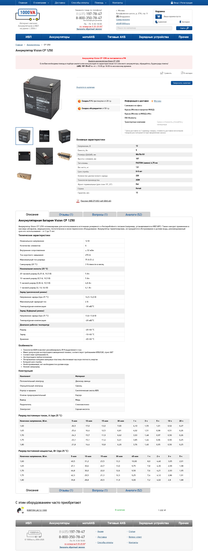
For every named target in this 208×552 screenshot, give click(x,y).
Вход (176, 2)
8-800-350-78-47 (89, 18)
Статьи (132, 531)
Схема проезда (123, 19)
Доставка (60, 2)
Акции (100, 531)
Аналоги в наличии (85, 87)
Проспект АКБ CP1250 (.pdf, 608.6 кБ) (96, 201)
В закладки (188, 73)
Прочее (184, 37)
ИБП (29, 37)
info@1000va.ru (123, 23)
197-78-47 (89, 14)
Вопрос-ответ (135, 537)
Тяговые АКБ (117, 37)
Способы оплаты (80, 2)
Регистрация (186, 2)
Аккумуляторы (59, 37)
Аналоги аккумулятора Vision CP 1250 (104, 61)
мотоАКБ (88, 37)
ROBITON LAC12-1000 (37, 510)
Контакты (117, 2)
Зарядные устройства (154, 37)
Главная (23, 2)
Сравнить (167, 73)
